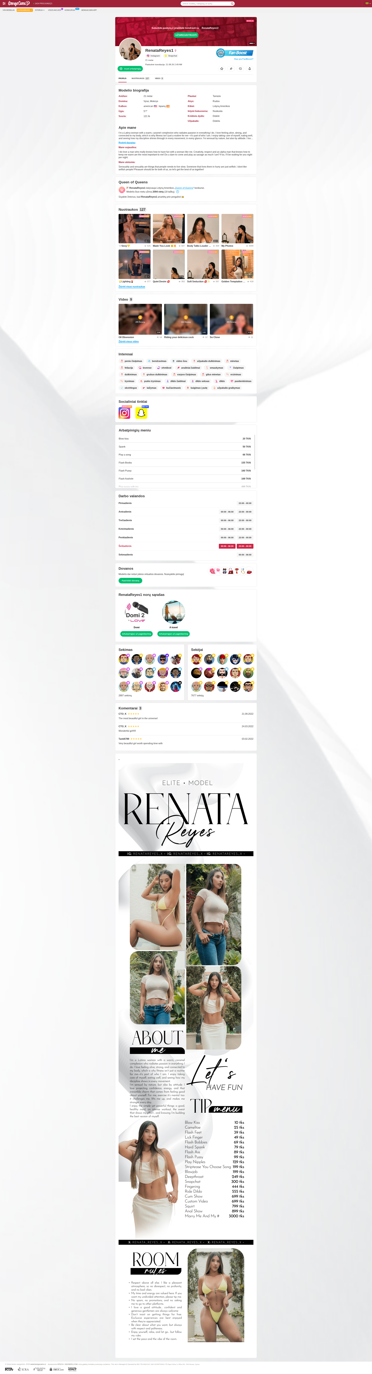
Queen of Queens (184, 188)
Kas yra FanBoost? (243, 59)
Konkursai (70, 10)
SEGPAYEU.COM (71, 1364)
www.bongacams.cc (38, 1364)
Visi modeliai (9, 10)
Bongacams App (89, 10)
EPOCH (60, 1364)
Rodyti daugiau (127, 142)
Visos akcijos (54, 10)
